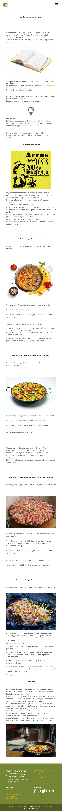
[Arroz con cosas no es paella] (31, 188)
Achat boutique (11, 796)
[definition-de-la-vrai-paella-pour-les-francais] (31, 630)
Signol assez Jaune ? (12, 792)
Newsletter (10, 790)
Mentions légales (29, 806)
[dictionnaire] (31, 75)
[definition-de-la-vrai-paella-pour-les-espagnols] (31, 409)
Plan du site (38, 806)
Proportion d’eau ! (12, 798)
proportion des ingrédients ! (14, 794)
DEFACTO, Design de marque (31, 808)
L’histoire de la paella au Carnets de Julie (44, 774)
